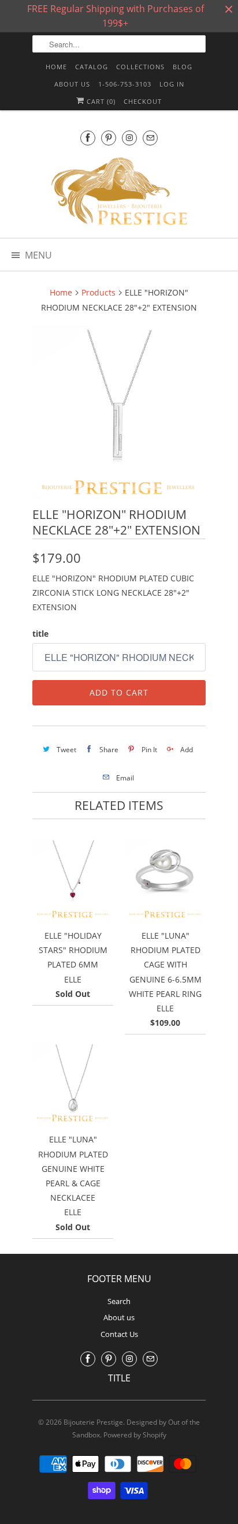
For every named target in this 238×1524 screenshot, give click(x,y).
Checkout (143, 101)
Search (119, 1301)
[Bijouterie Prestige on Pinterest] (108, 138)
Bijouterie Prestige (93, 1422)
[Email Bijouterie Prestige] (150, 138)
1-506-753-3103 (124, 84)
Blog (182, 66)
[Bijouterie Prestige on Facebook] (87, 138)
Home (56, 66)
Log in (171, 84)
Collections (140, 66)
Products (98, 292)
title (40, 633)
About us (72, 84)
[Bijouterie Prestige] (119, 192)
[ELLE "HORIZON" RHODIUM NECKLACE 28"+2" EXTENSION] (119, 412)
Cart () (100, 101)
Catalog (91, 66)
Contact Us (119, 1334)
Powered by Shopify (134, 1435)
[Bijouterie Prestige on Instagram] (129, 138)
